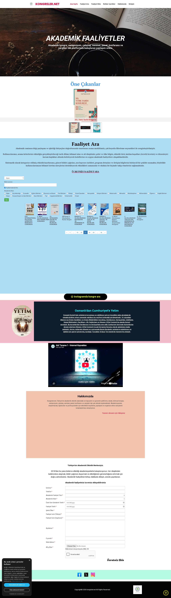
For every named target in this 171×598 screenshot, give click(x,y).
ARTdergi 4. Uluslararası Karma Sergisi (66, 218)
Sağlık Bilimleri (162, 193)
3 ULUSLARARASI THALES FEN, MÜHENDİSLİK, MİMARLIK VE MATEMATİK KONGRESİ (129, 221)
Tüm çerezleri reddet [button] (16, 590)
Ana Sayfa (74, 4)
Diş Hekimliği (16, 193)
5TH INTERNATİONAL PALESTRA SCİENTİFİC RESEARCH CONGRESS (30, 220)
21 (85, 232)
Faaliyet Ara (84, 4)
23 (93, 232)
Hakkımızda (122, 4)
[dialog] (17, 577)
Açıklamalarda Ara (12, 188)
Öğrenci (152, 193)
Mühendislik (143, 193)
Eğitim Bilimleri (36, 193)
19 (77, 232)
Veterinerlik (68, 196)
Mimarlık (122, 193)
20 (81, 232)
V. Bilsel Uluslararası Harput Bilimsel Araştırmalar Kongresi (116, 220)
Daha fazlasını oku (17, 581)
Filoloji (70, 193)
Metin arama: (8, 182)
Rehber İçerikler (109, 4)
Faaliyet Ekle (96, 4)
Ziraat (77, 196)
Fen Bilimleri (62, 193)
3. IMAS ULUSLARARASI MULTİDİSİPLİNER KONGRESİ (43, 219)
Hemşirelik (90, 193)
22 (89, 232)
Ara (6, 200)
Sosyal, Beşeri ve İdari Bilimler (21, 196)
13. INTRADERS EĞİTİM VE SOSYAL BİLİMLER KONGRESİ (54, 220)
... (73, 232)
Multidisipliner (132, 193)
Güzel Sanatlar (80, 193)
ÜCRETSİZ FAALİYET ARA (85, 171)
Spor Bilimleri (38, 196)
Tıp (46, 196)
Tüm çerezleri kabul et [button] (17, 585)
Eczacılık (26, 193)
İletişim (131, 4)
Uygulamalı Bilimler (56, 196)
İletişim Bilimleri (102, 193)
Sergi (8, 196)
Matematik (113, 193)
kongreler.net (47, 4)
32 (101, 232)
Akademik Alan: (9, 191)
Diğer (8, 193)
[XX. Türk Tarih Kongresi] (85, 105)
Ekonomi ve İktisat (49, 193)
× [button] (29, 560)
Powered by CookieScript (17, 594)
